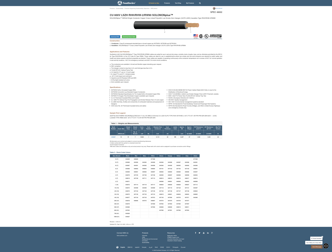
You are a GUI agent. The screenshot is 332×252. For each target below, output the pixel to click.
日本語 (162, 247)
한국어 (168, 247)
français (144, 247)
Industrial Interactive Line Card (175, 239)
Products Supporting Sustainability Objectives (137, 8)
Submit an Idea (154, 3)
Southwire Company (161, 250)
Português (175, 247)
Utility (143, 237)
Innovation (145, 241)
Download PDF (115, 37)
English (123, 247)
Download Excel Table (129, 37)
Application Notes (172, 235)
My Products (190, 3)
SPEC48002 (154, 8)
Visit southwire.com (122, 235)
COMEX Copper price (173, 237)
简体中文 (130, 247)
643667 (113, 137)
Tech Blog (178, 3)
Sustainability (119, 8)
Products (112, 8)
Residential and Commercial (149, 239)
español (137, 247)
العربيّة (150, 247)
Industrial (144, 235)
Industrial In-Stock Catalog (174, 241)
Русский (183, 247)
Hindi (156, 247)
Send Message (316, 247)
